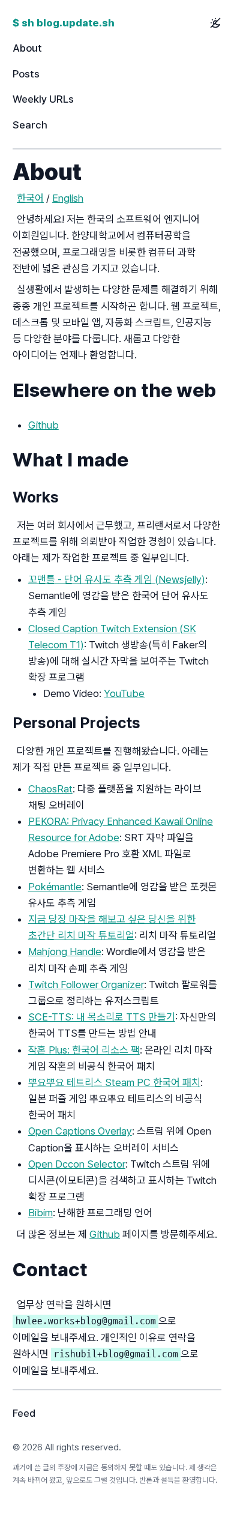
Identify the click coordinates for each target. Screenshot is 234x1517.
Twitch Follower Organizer (86, 985)
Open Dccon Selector (76, 1164)
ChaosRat (50, 789)
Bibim (40, 1213)
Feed (24, 1413)
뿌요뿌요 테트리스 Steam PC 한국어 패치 (114, 1082)
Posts (26, 74)
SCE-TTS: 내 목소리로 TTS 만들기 (101, 1017)
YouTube (124, 693)
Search (30, 125)
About (27, 48)
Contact (50, 1269)
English (67, 198)
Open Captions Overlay (80, 1131)
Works (36, 497)
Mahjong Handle (64, 951)
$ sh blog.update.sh (64, 23)
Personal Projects (76, 723)
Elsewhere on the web (114, 390)
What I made (70, 459)
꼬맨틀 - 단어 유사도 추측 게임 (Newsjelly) (116, 579)
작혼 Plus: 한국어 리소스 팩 (84, 1050)
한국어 (30, 198)
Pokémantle (55, 887)
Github (43, 425)
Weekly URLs (43, 99)
